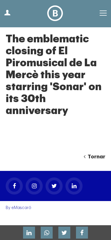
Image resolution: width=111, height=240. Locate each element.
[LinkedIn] (74, 186)
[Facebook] (14, 186)
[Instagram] (34, 186)
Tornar (96, 156)
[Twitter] (54, 186)
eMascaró (21, 208)
